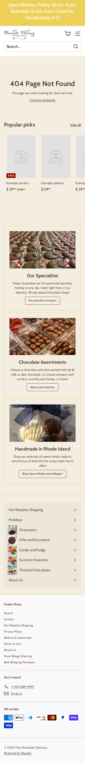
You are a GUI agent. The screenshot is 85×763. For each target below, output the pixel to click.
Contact (9, 619)
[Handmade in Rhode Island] (42, 423)
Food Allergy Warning (18, 656)
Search (8, 613)
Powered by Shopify (18, 753)
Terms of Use (12, 644)
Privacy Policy (13, 631)
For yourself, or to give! (42, 300)
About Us (10, 650)
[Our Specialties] (42, 250)
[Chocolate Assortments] (42, 336)
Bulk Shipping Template (19, 662)
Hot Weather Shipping (18, 625)
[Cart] (67, 34)
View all (75, 125)
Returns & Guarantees (18, 637)
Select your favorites (42, 387)
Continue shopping (42, 100)
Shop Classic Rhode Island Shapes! (42, 473)
